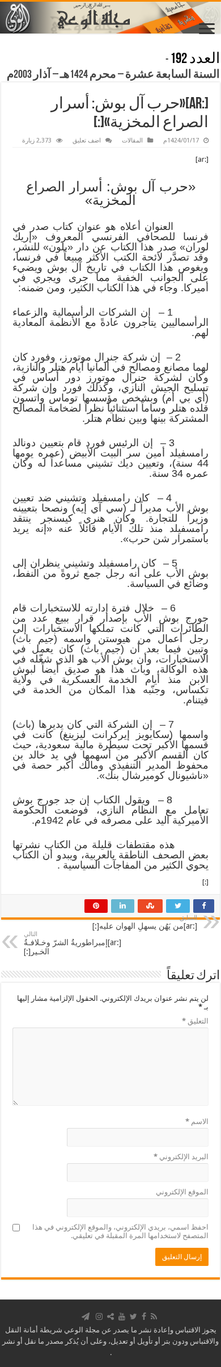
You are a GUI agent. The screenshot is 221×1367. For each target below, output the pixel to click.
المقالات (132, 140)
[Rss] (154, 1316)
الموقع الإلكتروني (182, 1192)
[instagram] (99, 1316)
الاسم (197, 1121)
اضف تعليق (87, 140)
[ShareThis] (110, 1316)
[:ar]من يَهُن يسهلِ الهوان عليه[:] (144, 922)
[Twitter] (133, 1316)
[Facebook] (144, 1316)
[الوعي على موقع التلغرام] (85, 1316)
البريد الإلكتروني (181, 1156)
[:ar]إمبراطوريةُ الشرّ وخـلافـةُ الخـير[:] (72, 943)
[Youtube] (121, 1316)
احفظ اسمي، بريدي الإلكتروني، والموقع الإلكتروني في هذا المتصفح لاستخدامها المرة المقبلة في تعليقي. (120, 1231)
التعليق (195, 1021)
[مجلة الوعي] (110, 17)
